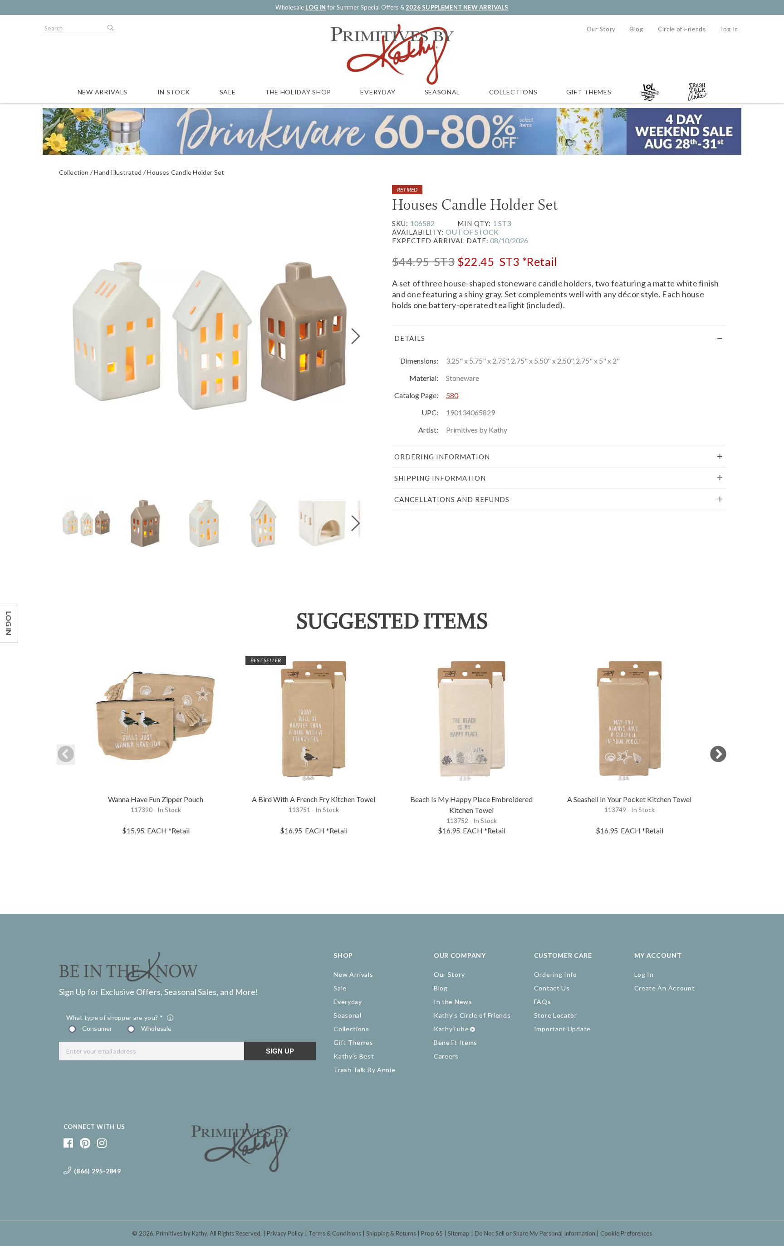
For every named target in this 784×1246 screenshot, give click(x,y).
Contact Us (552, 988)
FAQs (542, 1001)
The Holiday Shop (298, 92)
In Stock (174, 92)
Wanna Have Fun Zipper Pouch (155, 799)
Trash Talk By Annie (364, 1070)
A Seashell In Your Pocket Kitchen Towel (629, 799)
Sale (228, 92)
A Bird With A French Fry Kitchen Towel (313, 799)
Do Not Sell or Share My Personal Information (535, 1233)
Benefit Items (455, 1042)
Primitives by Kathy (181, 1233)
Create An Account (664, 988)
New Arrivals (102, 92)
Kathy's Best (353, 1056)
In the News (453, 1001)
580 (452, 395)
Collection (74, 172)
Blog (636, 29)
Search (109, 28)
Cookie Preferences (626, 1233)
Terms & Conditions (335, 1233)
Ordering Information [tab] (442, 457)
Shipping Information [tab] (440, 478)
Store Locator (555, 1015)
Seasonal (443, 92)
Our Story (601, 29)
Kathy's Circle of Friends (472, 1015)
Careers (446, 1056)
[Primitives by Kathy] (241, 1169)
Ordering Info (555, 974)
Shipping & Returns (391, 1233)
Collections (513, 92)
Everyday (378, 92)
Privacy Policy (285, 1233)
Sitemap (459, 1233)
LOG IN (315, 7)
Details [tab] (409, 338)
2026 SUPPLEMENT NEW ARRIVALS (457, 7)
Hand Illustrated (118, 172)
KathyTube (451, 1029)
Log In (729, 29)
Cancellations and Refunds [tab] (452, 499)
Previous (66, 754)
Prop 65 (432, 1233)
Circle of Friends (682, 29)
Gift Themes (589, 92)
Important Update (562, 1029)
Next (718, 754)
